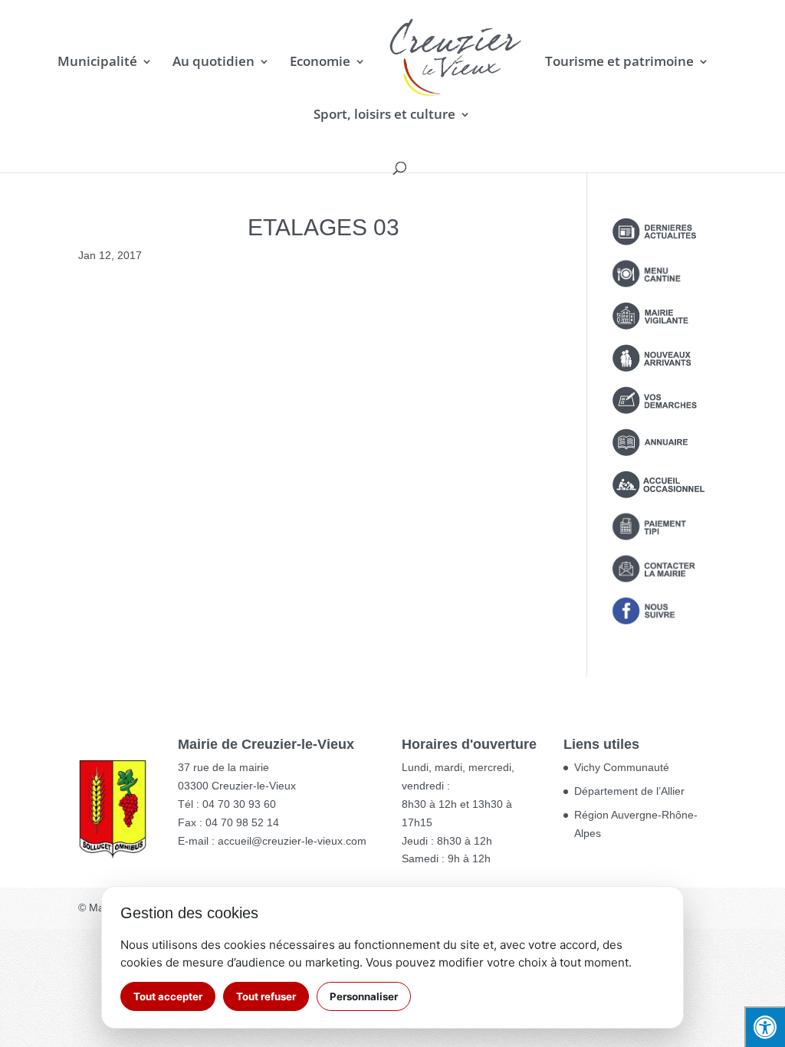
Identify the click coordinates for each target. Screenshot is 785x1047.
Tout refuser (266, 996)
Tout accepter (167, 996)
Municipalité (97, 63)
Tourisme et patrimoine (619, 63)
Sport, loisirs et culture (384, 116)
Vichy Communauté (621, 767)
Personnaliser (364, 996)
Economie (320, 63)
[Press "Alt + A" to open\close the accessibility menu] (764, 1026)
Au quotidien (213, 63)
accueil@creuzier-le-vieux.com (292, 841)
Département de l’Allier (629, 791)
